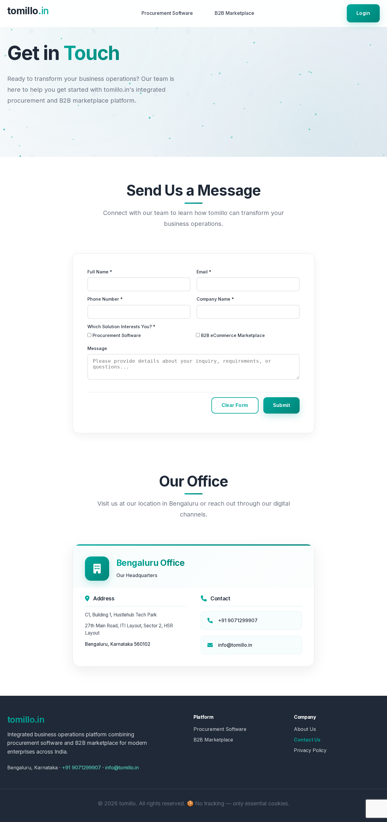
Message (97, 348)
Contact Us (307, 740)
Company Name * (215, 299)
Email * (204, 271)
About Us (305, 729)
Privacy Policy (310, 750)
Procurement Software (167, 13)
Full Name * (99, 271)
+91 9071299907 (238, 620)
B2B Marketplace (234, 13)
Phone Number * (105, 299)
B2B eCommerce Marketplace (233, 335)
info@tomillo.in (235, 645)
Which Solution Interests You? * (121, 326)
